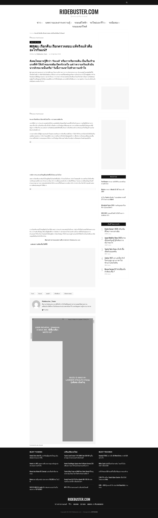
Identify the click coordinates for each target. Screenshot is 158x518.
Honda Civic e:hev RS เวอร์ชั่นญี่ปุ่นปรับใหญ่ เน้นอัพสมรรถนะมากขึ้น (44, 457)
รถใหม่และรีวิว (97, 23)
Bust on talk (35, 42)
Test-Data (83, 504)
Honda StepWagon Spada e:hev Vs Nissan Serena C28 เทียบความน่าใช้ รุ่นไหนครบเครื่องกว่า (78, 464)
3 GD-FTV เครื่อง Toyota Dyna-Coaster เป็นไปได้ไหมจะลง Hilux (112, 478)
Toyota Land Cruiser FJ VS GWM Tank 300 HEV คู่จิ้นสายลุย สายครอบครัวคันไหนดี (78, 457)
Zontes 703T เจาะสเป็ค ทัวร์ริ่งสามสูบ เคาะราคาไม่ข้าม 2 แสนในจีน (115, 260)
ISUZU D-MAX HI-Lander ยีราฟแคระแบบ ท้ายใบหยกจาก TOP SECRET (44, 488)
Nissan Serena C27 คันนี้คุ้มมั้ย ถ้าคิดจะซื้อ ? (115, 270)
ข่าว (39, 23)
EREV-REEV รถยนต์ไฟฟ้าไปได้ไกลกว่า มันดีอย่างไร (112, 214)
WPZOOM (94, 512)
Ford (32, 293)
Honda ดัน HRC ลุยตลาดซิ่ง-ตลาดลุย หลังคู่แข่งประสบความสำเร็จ (44, 464)
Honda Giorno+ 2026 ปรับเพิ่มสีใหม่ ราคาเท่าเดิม (115, 230)
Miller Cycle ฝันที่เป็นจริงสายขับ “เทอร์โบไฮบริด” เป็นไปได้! (112, 464)
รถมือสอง (113, 23)
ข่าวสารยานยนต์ (61, 504)
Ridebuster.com (79, 11)
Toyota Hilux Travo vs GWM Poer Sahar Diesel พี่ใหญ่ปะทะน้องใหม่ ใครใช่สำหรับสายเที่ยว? (78, 472)
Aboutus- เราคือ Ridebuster (95, 504)
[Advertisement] (62, 96)
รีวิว (70, 504)
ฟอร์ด (89, 72)
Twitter (46, 310)
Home (31, 33)
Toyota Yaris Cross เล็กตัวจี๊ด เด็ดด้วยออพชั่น (114, 250)
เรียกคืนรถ (57, 293)
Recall (40, 293)
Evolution (75, 504)
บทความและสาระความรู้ (57, 23)
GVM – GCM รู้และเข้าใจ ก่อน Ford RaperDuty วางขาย (113, 486)
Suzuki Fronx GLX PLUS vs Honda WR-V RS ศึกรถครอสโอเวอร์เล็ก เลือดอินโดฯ (78, 480)
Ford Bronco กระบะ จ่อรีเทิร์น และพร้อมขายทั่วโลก (113, 182)
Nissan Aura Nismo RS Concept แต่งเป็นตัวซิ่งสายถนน (44, 472)
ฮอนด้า (78, 178)
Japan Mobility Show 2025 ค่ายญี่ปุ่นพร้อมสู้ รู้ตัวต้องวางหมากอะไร (115, 240)
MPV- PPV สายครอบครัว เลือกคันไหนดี (76, 487)
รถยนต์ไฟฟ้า (80, 23)
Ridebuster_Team (42, 54)
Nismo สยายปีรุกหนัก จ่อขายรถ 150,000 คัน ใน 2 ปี (44, 480)
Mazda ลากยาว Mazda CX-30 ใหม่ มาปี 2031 (112, 190)
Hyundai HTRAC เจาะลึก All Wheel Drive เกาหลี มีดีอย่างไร (113, 457)
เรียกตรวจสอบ (68, 293)
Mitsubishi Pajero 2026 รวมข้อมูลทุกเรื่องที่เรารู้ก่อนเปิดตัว (113, 206)
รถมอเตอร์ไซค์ (79, 26)
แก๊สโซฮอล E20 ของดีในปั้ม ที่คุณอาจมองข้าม (113, 471)
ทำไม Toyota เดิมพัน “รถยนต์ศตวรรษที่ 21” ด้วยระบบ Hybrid (113, 198)
